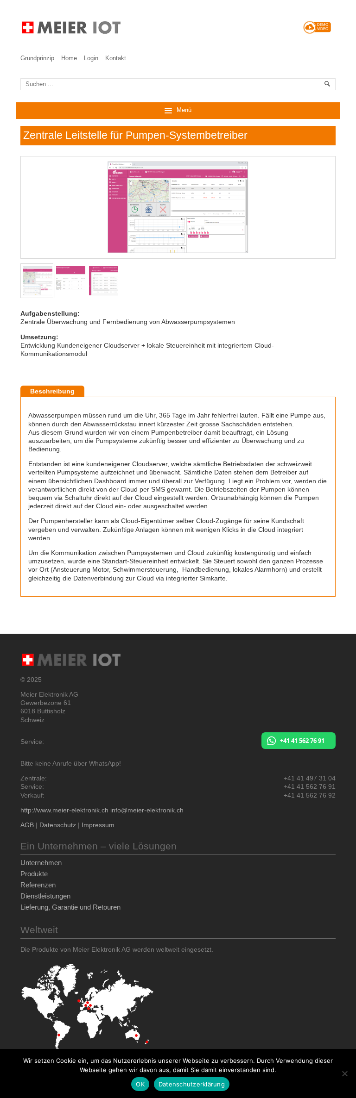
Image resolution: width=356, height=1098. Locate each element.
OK (140, 1084)
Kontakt (115, 58)
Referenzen (38, 885)
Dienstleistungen (45, 896)
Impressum (98, 825)
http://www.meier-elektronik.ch (64, 810)
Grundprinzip (37, 58)
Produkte (34, 874)
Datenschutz (57, 825)
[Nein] (344, 1073)
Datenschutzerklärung (192, 1084)
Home (69, 58)
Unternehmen (41, 863)
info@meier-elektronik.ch (147, 810)
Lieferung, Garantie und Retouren (70, 907)
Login (91, 58)
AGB (27, 825)
